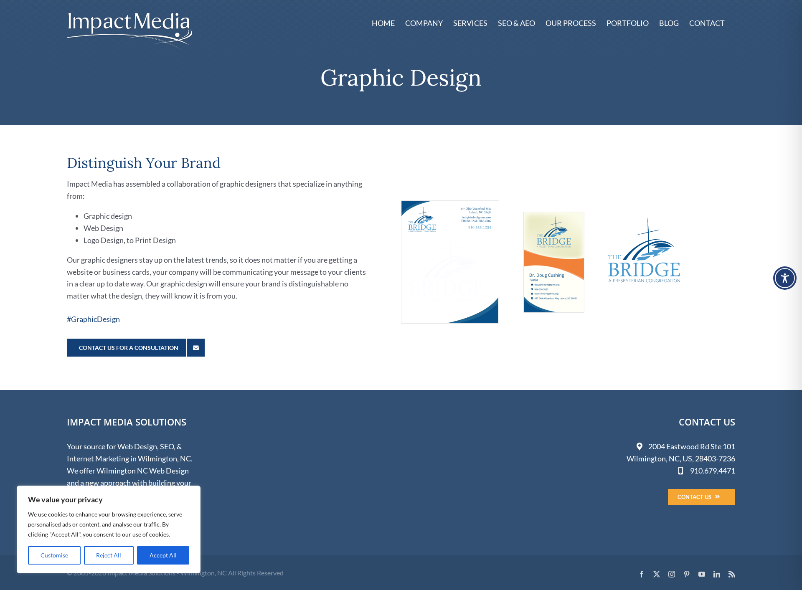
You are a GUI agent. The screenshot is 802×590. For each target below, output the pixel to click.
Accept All (163, 555)
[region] (108, 529)
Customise (54, 555)
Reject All (108, 555)
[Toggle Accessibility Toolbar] (785, 278)
